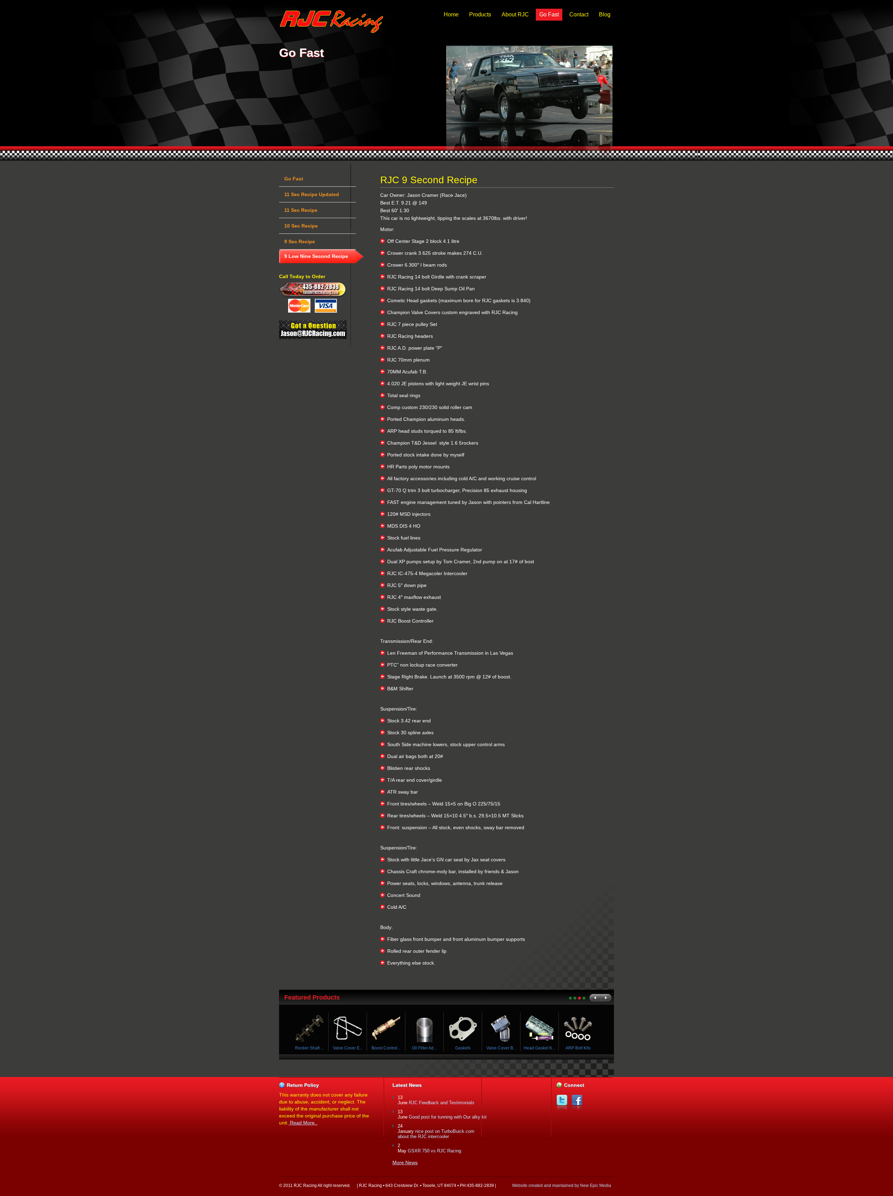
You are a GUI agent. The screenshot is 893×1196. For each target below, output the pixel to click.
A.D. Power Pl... (351, 1048)
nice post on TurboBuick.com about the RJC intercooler (436, 1134)
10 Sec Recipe (301, 226)
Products (480, 14)
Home (451, 14)
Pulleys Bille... (312, 1048)
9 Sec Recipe (299, 241)
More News (405, 1162)
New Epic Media (595, 1185)
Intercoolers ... (466, 1048)
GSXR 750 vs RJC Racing (434, 1150)
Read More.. (302, 1123)
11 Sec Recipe (300, 210)
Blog (604, 14)
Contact (578, 14)
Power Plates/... (389, 1048)
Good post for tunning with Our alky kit (448, 1117)
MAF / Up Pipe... (427, 1048)
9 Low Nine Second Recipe (316, 256)
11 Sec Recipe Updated (311, 194)
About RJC (515, 14)
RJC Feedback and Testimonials (441, 1102)
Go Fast (549, 14)
